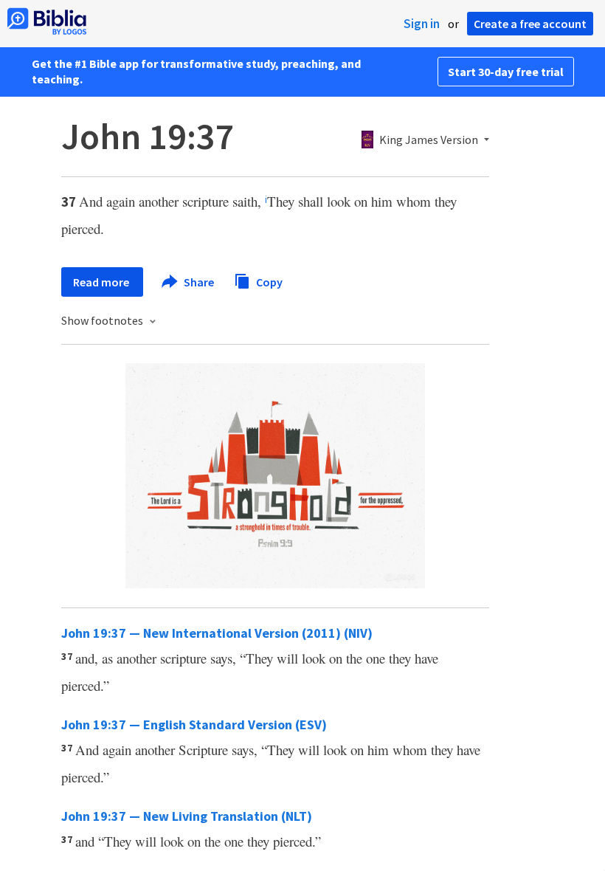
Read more (102, 282)
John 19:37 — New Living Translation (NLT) (186, 816)
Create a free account (530, 23)
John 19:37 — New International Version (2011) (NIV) (217, 632)
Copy (268, 281)
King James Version (428, 140)
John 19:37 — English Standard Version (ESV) (194, 724)
